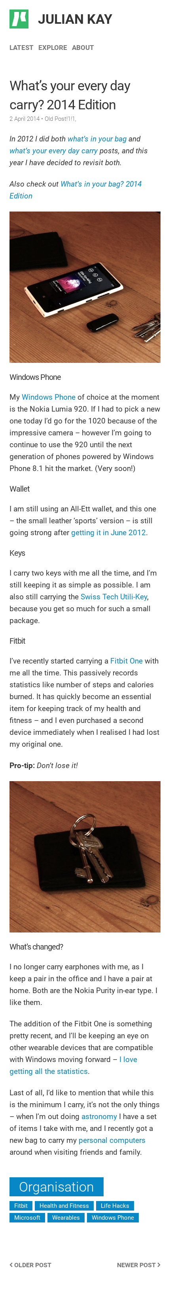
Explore (52, 47)
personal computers (112, 1140)
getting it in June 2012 (108, 532)
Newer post (137, 1265)
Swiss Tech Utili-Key (114, 596)
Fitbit (21, 1205)
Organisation (56, 1187)
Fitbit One (126, 660)
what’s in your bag (97, 138)
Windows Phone (49, 397)
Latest (21, 47)
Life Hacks (115, 1205)
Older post (32, 1265)
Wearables (66, 1217)
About (83, 47)
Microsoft (27, 1217)
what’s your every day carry (53, 150)
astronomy (99, 1116)
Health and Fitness (64, 1205)
